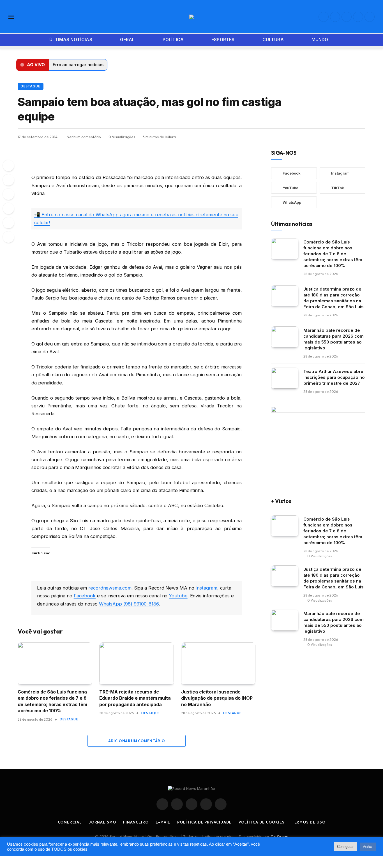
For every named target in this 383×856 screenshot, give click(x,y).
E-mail (163, 822)
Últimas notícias (70, 39)
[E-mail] (8, 222)
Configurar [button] (345, 847)
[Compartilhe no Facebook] (325, 136)
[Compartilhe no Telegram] (343, 136)
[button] (32, 65)
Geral (127, 39)
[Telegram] (8, 208)
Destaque (30, 86)
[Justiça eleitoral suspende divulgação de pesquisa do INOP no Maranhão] (218, 663)
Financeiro (136, 822)
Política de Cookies (261, 822)
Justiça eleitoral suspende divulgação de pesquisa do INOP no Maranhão (217, 698)
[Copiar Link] (361, 136)
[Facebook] (8, 179)
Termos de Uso (309, 822)
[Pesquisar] (363, 40)
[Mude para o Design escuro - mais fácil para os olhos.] (372, 40)
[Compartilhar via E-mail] (352, 136)
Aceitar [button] (368, 846)
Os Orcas (279, 836)
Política (173, 39)
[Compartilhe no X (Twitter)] (334, 136)
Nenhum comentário (84, 136)
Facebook (85, 595)
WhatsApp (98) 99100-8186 (129, 604)
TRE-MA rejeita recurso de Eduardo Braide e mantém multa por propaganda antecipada (135, 698)
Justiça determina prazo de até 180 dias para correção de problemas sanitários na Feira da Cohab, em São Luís (333, 297)
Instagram (206, 588)
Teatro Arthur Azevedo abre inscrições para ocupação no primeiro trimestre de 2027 (334, 377)
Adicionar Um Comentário (136, 741)
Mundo (320, 39)
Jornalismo (102, 822)
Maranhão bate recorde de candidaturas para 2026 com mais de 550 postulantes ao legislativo (333, 338)
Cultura (273, 39)
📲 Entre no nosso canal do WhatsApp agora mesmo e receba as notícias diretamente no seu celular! (136, 218)
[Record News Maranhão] (191, 17)
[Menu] (11, 16)
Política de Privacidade (204, 822)
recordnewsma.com (109, 588)
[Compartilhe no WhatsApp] (316, 136)
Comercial (70, 822)
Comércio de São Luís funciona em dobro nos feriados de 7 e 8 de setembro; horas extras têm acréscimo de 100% (52, 701)
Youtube (178, 595)
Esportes (222, 39)
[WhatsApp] (8, 165)
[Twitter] (8, 194)
